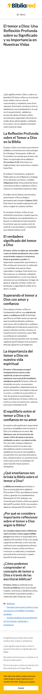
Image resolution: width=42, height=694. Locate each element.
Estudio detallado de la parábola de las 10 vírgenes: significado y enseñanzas (20, 621)
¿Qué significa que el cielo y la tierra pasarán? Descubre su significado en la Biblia (20, 649)
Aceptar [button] (21, 688)
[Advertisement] (21, 71)
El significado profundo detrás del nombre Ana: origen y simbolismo (18, 639)
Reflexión (11, 603)
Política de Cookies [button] (27, 682)
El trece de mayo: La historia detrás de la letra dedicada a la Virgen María (21, 666)
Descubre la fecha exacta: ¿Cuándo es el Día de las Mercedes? (21, 658)
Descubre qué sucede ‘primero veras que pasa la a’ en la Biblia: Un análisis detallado (21, 610)
